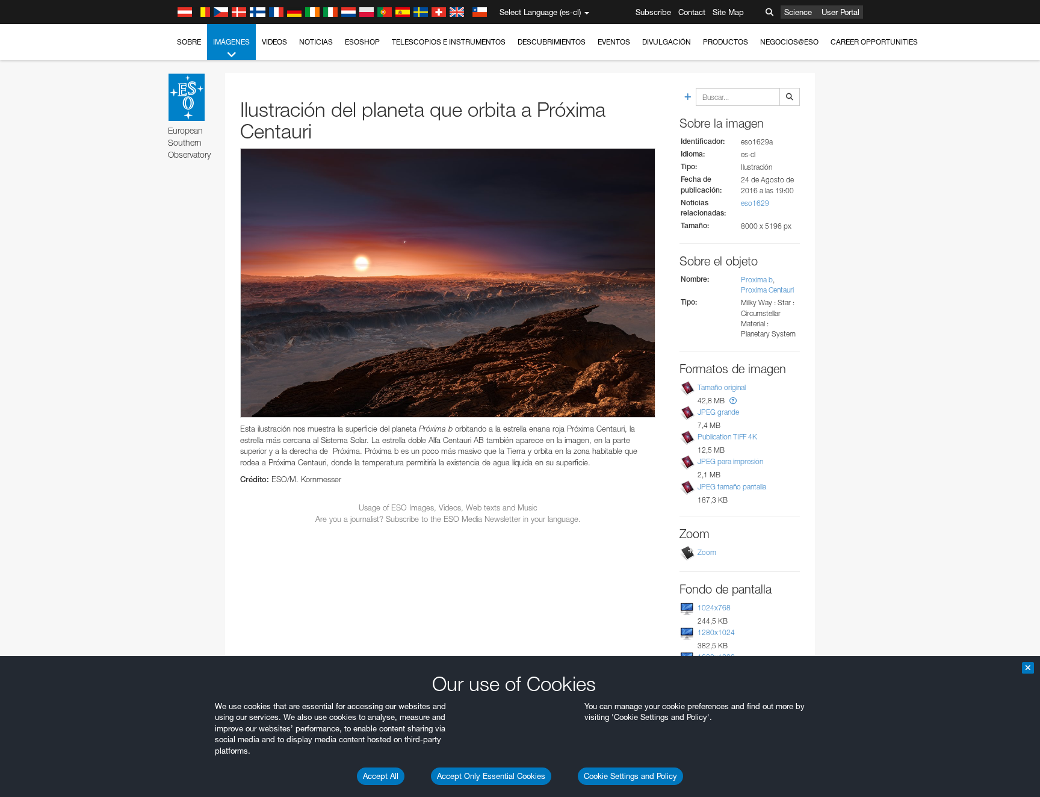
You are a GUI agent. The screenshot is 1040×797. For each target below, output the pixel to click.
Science (798, 12)
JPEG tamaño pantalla (732, 486)
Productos (725, 41)
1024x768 (714, 607)
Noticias (316, 41)
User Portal (840, 12)
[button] (733, 400)
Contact (691, 12)
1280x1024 (716, 632)
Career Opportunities (874, 41)
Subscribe (653, 12)
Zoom (707, 552)
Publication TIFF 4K (727, 436)
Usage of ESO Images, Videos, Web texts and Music (448, 507)
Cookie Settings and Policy (630, 776)
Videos (274, 41)
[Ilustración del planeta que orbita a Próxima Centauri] (448, 283)
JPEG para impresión (730, 461)
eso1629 (755, 203)
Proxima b (757, 279)
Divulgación (666, 41)
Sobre (189, 41)
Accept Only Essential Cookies (491, 776)
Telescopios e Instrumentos (449, 41)
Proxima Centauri (767, 289)
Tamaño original (722, 387)
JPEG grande (718, 412)
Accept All (380, 776)
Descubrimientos (552, 41)
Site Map (728, 12)
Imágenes (231, 41)
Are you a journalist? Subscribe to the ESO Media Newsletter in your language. (448, 519)
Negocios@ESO (789, 41)
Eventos (614, 41)
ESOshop (362, 41)
